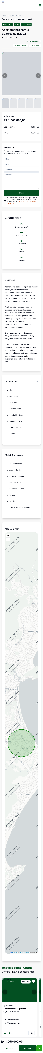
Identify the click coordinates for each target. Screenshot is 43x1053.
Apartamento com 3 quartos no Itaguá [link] (17, 19)
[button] (4, 75)
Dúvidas (9, 1048)
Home (4, 16)
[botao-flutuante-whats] (39, 1048)
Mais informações (14, 455)
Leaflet (14, 952)
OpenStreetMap (24, 952)
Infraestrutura (12, 381)
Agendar (27, 1048)
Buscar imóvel (15, 16)
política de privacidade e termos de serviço (23, 202)
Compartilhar (21, 46)
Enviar (21, 193)
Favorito (36, 46)
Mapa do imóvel (13, 528)
